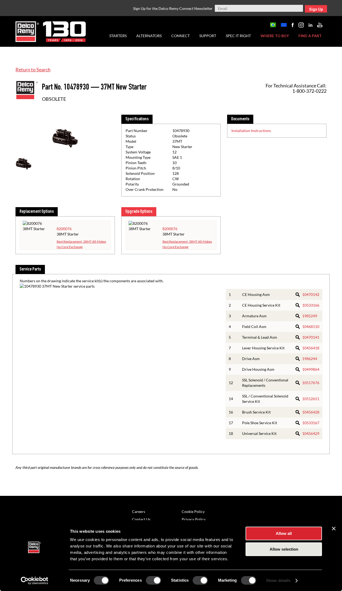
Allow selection (284, 549)
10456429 (310, 433)
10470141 (310, 337)
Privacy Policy (193, 519)
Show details (278, 580)
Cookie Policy (193, 511)
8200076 (64, 228)
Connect (180, 35)
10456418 (310, 348)
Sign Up (316, 9)
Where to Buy (275, 35)
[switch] (153, 580)
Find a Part (310, 35)
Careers (138, 511)
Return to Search (32, 69)
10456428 (310, 412)
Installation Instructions (251, 130)
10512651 (310, 398)
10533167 (310, 422)
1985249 (309, 316)
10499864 (310, 369)
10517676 (310, 382)
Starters (118, 35)
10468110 (310, 326)
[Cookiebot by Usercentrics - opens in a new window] (34, 581)
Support (207, 35)
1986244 (309, 358)
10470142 (310, 294)
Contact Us (141, 519)
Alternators (149, 35)
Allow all (284, 533)
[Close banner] (334, 528)
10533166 (310, 305)
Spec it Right (238, 35)
